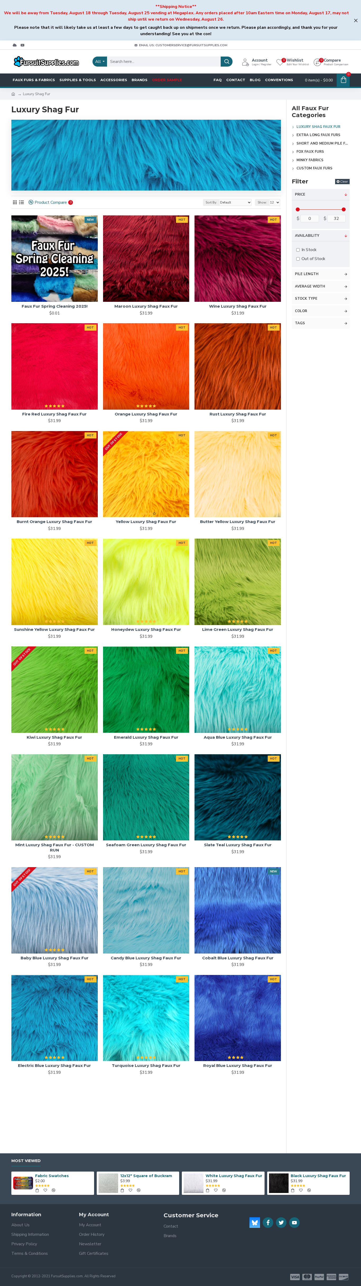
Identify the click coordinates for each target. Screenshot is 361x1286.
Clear (344, 181)
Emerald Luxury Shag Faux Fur (146, 737)
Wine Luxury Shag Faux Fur (238, 306)
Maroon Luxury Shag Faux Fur (146, 306)
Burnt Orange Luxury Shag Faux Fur (54, 521)
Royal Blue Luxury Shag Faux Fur (237, 1065)
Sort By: (211, 202)
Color (301, 311)
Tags (300, 323)
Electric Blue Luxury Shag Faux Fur (54, 1065)
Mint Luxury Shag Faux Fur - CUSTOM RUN (54, 847)
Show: (262, 202)
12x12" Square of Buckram (146, 1175)
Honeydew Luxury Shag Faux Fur (146, 629)
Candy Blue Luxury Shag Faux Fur (146, 957)
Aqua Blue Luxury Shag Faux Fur (238, 737)
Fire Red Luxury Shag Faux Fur (54, 414)
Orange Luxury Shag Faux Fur (146, 414)
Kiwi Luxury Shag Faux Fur (54, 737)
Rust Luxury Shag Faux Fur (238, 414)
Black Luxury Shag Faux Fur (318, 1175)
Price (300, 194)
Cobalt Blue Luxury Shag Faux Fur (238, 957)
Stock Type (306, 298)
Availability (307, 235)
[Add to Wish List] (80, 731)
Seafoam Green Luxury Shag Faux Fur (146, 844)
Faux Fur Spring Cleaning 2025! (54, 306)
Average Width (310, 286)
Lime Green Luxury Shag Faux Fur (237, 629)
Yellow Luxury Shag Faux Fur (146, 521)
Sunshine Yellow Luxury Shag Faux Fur (54, 629)
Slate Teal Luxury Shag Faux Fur (238, 844)
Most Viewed (26, 1161)
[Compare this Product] (91, 731)
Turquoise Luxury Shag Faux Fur (146, 1065)
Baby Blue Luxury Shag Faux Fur (55, 957)
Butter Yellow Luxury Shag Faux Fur (237, 521)
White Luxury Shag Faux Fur (234, 1175)
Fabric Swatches (52, 1175)
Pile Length (306, 274)
